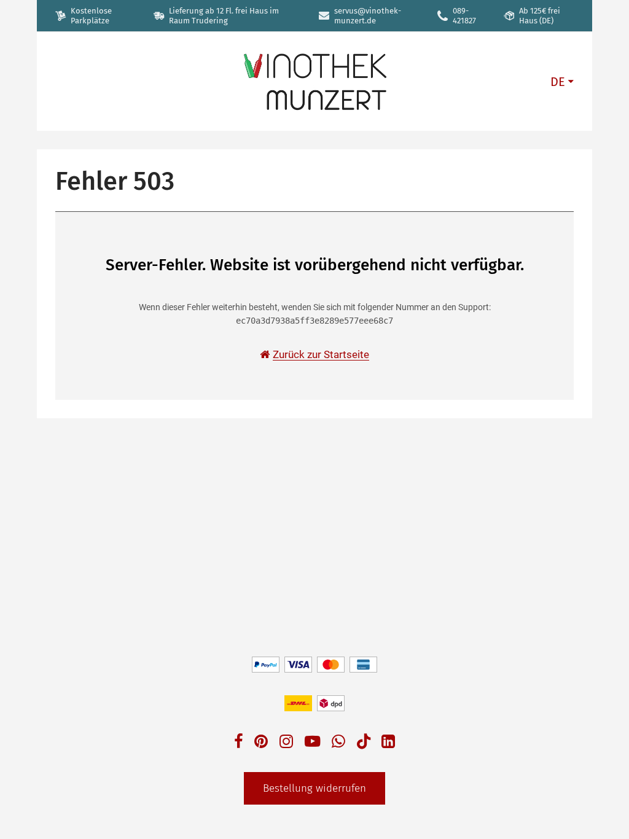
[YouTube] (313, 743)
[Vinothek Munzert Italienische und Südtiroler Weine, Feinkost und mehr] (314, 80)
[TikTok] (363, 744)
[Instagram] (286, 743)
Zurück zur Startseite (321, 354)
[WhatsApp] (338, 743)
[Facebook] (238, 743)
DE (557, 81)
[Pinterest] (261, 743)
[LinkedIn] (388, 743)
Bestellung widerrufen (314, 788)
